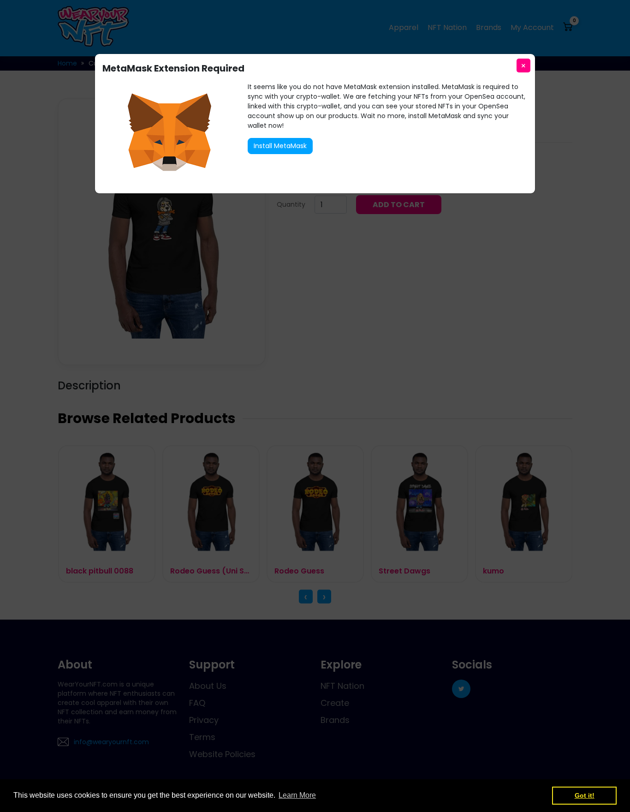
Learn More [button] (297, 795)
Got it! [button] (584, 795)
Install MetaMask (280, 145)
